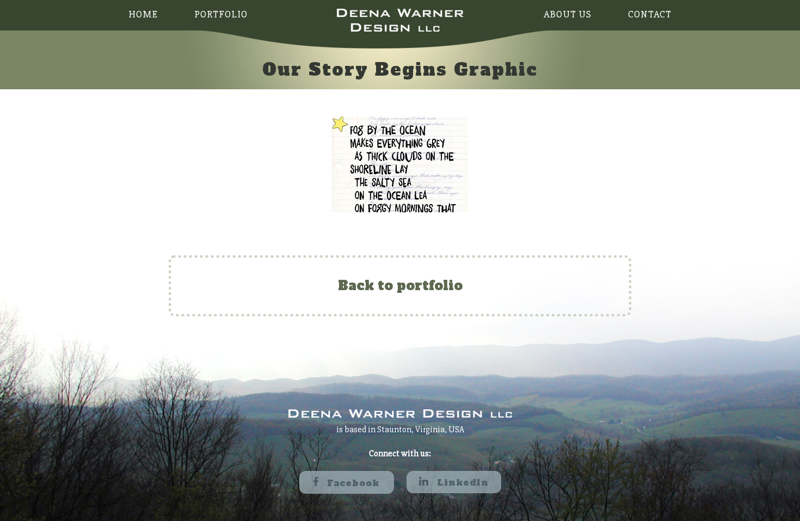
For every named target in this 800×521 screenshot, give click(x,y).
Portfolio (221, 14)
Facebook (351, 483)
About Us (568, 14)
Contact (650, 14)
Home (143, 14)
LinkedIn (461, 482)
